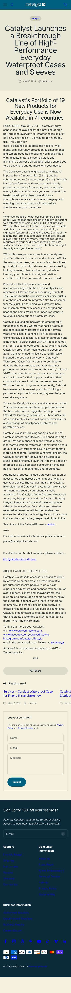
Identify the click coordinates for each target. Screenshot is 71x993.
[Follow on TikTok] (47, 941)
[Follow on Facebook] (5, 941)
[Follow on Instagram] (14, 941)
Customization (12, 930)
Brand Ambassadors (51, 870)
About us (44, 858)
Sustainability (47, 894)
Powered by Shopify (38, 966)
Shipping (8, 860)
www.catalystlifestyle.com (25, 630)
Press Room (46, 864)
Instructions (10, 866)
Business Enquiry (13, 924)
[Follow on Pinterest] (31, 941)
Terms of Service (25, 728)
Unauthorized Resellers (17, 918)
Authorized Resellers (16, 912)
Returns (8, 872)
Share (38, 670)
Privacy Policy (47, 888)
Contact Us (10, 884)
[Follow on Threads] (22, 941)
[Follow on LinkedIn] (64, 941)
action (51, 524)
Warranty (9, 878)
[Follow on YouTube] (39, 941)
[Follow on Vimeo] (56, 941)
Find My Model (12, 854)
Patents (43, 882)
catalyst (35, 18)
